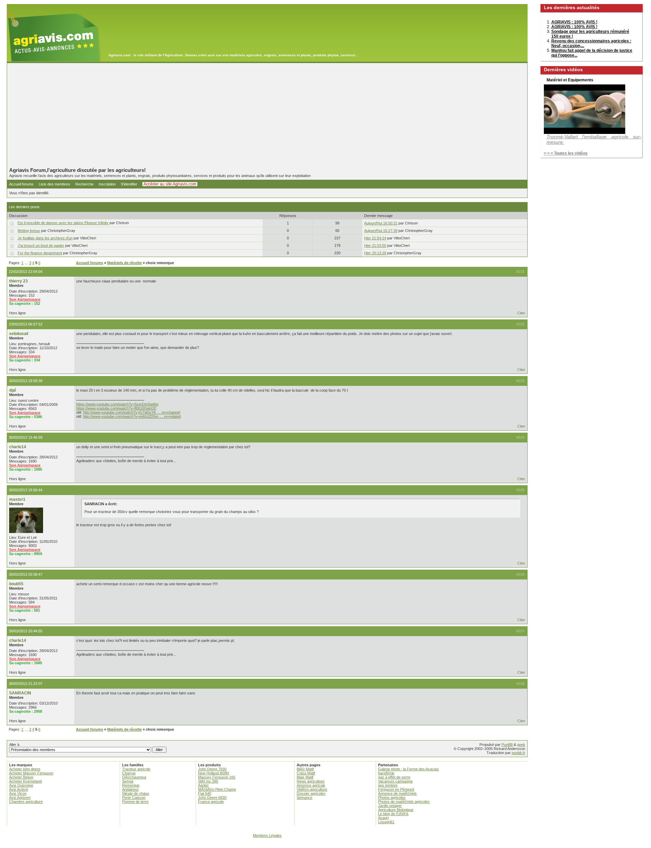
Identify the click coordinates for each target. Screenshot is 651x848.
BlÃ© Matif (305, 769)
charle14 (17, 447)
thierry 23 (18, 281)
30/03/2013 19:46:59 (25, 437)
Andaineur (130, 789)
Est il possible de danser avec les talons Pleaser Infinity (63, 223)
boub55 (16, 583)
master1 (17, 499)
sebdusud (18, 333)
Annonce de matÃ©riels (397, 793)
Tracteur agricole (136, 769)
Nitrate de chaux (135, 793)
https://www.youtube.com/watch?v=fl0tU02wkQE (116, 408)
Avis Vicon (17, 793)
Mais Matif (305, 777)
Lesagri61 (386, 822)
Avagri (383, 818)
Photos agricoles (392, 797)
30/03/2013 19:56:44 (25, 490)
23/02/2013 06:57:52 (25, 324)
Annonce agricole (311, 785)
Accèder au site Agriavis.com (169, 184)
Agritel (203, 785)
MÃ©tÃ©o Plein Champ (217, 789)
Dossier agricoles (311, 793)
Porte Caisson (133, 797)
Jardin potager (390, 806)
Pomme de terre (135, 802)
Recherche (84, 184)
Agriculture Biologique (395, 810)
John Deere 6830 (212, 797)
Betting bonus (29, 231)
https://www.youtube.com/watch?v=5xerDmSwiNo (117, 404)
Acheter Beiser (21, 777)
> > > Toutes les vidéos (566, 153)
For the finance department (40, 253)
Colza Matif (306, 773)
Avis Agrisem (20, 797)
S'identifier (129, 184)
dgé (12, 390)
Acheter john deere (24, 769)
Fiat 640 (204, 793)
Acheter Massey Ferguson (31, 773)
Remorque (130, 785)
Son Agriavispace (24, 299)
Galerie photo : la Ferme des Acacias (408, 769)
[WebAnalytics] (325, 845)
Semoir (128, 781)
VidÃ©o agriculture (312, 789)
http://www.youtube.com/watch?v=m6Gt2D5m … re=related (132, 416)
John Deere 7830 (212, 769)
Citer (521, 313)
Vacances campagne (395, 781)
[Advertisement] (267, 114)
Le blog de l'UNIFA (393, 814)
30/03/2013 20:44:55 (25, 631)
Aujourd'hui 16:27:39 (380, 231)
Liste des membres (54, 184)
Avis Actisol (18, 789)
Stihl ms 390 (208, 781)
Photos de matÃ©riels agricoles (404, 802)
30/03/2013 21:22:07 (25, 684)
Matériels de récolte (124, 263)
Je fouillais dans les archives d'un (45, 238)
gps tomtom (387, 785)
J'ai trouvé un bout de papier (41, 245)
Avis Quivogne (21, 785)
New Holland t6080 (213, 773)
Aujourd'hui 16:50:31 (380, 223)
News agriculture (310, 781)
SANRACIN (20, 693)
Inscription (107, 184)
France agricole (211, 802)
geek (521, 745)
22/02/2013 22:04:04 (25, 272)
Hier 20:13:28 (375, 253)
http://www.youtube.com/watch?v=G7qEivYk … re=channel (131, 412)
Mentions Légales (267, 835)
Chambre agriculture (26, 802)
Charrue (129, 773)
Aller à (14, 745)
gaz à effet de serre (394, 777)
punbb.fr (518, 753)
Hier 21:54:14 (375, 238)
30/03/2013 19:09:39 (25, 381)
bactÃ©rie (386, 773)
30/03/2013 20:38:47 (25, 574)
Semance (304, 797)
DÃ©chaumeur (134, 777)
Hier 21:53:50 (375, 245)
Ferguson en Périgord (396, 789)
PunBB (507, 745)
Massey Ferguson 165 (216, 777)
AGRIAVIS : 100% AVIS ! (574, 22)
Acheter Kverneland (25, 781)
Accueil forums (21, 184)
